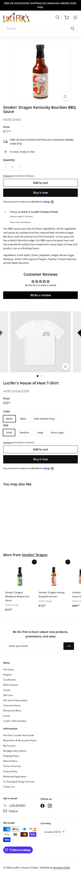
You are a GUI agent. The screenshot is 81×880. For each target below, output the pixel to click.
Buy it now (40, 192)
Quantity (9, 160)
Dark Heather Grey (44, 418)
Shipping (7, 175)
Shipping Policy (11, 755)
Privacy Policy (10, 771)
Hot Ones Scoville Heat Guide (18, 735)
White (9, 418)
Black (23, 418)
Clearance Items (11, 705)
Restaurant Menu (12, 710)
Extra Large (57, 432)
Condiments (9, 679)
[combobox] (40, 28)
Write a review (40, 295)
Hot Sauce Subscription (15, 700)
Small (9, 432)
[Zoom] (65, 96)
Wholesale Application (14, 776)
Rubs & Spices (10, 684)
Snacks (7, 690)
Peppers (7, 674)
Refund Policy (10, 761)
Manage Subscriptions (15, 750)
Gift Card (8, 695)
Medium (24, 432)
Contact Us (9, 786)
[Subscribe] (68, 646)
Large (40, 432)
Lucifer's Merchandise (14, 720)
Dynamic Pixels (61, 867)
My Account (9, 745)
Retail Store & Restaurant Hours (20, 740)
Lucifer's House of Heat (16, 390)
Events (6, 715)
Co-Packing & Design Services (18, 781)
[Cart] (66, 17)
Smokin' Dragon (12, 119)
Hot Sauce (8, 669)
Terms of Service (12, 766)
